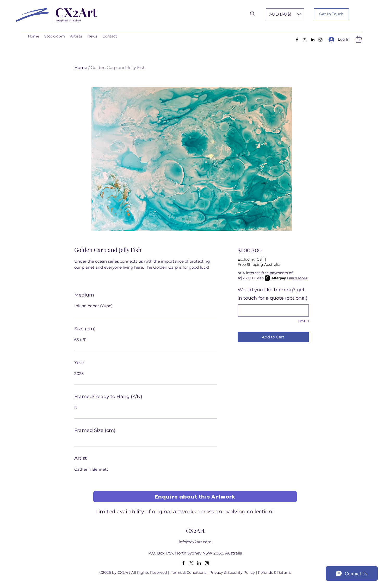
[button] (285, 14)
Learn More (297, 278)
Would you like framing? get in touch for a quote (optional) (272, 294)
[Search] (252, 13)
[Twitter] (304, 39)
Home (80, 67)
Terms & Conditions (188, 572)
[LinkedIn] (312, 39)
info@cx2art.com (195, 541)
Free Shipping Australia (259, 264)
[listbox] (285, 14)
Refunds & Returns (275, 572)
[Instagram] (320, 39)
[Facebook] (297, 39)
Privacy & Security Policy (232, 572)
